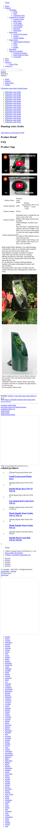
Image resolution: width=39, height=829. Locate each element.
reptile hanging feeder (8, 414)
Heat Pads (16, 29)
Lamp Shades (17, 27)
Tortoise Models (18, 38)
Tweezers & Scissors (20, 53)
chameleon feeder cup (8, 409)
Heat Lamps (17, 21)
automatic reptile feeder (8, 405)
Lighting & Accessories (17, 17)
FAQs (7, 60)
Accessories (17, 57)
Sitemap (13, 571)
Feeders (15, 36)
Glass (15, 13)
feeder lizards (5, 411)
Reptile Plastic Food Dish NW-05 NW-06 (19, 539)
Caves (15, 45)
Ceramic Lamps (18, 19)
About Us (8, 62)
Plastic (15, 12)
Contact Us (8, 66)
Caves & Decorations (20, 34)
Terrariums (12, 10)
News (7, 59)
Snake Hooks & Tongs (20, 55)
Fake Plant (12, 49)
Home (7, 6)
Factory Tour (13, 64)
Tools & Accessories (16, 51)
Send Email (4, 575)
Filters (15, 44)
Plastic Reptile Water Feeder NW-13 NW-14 (21, 514)
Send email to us (6, 133)
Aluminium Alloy (19, 15)
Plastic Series (13, 40)
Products (8, 8)
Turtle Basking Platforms (21, 42)
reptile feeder (5, 413)
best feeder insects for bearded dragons (13, 407)
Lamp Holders (18, 25)
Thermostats (17, 30)
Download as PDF (18, 133)
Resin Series (13, 32)
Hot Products (5, 571)
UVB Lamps (17, 23)
